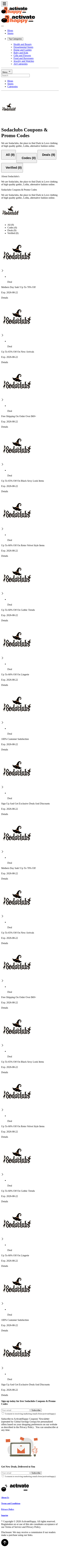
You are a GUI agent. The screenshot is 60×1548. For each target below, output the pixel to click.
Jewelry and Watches (24, 61)
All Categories (21, 64)
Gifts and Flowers (22, 55)
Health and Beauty (23, 44)
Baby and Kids (21, 52)
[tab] (8, 155)
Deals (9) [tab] (11, 230)
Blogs (10, 30)
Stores (10, 33)
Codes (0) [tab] (12, 227)
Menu (5, 72)
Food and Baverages (24, 58)
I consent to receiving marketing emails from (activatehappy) (30, 1414)
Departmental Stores (23, 47)
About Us (5, 1497)
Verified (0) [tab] (12, 233)
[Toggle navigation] (4, 4)
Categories (12, 86)
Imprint (4, 1515)
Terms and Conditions (10, 1503)
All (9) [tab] (10, 224)
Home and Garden (23, 50)
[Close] (2, 26)
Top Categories (15, 39)
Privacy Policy (7, 1509)
